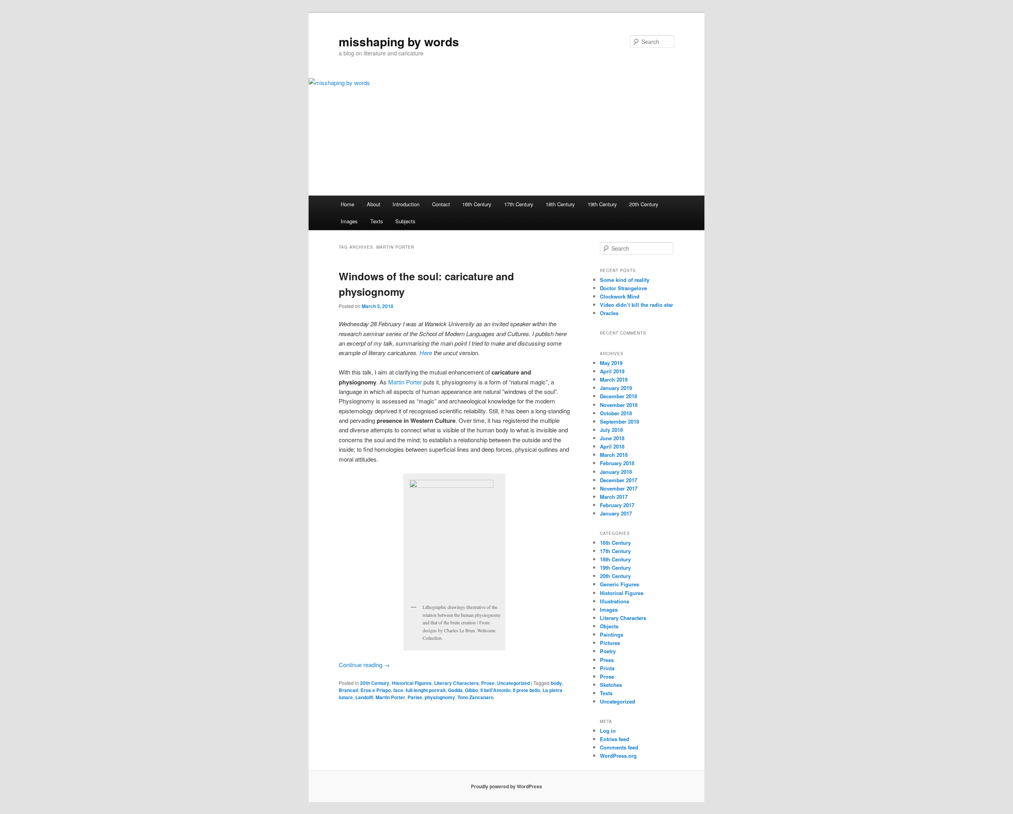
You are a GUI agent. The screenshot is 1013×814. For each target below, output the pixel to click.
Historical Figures (412, 683)
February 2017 (617, 505)
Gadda (455, 690)
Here (425, 352)
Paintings (611, 634)
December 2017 (618, 480)
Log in (608, 730)
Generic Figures (619, 584)
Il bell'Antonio (495, 690)
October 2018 (616, 413)
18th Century (560, 204)
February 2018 (617, 463)
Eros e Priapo (375, 690)
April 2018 (612, 446)
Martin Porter (405, 382)
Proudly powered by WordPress (506, 786)
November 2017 (618, 488)
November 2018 (618, 405)
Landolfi (364, 697)
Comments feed (619, 747)
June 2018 (612, 438)
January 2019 (616, 388)
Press (607, 660)
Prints (607, 668)
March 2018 (614, 454)
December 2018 (618, 396)
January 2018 (616, 471)
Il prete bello (526, 690)
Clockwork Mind (619, 296)
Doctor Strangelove (623, 288)
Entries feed (614, 739)
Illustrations (614, 601)
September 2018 (619, 421)
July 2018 (611, 430)
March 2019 (614, 379)
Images (349, 221)
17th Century (518, 204)
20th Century (643, 204)
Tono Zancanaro (475, 697)
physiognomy (440, 697)
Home (347, 204)
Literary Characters (456, 683)
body (556, 683)
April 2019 (612, 371)
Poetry (608, 651)
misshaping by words (399, 41)
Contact (441, 204)
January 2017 (616, 513)
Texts (376, 221)
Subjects (405, 221)
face (398, 690)
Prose (488, 683)
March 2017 (614, 496)
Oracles (609, 313)
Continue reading (364, 664)
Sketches (611, 684)
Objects (609, 626)
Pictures (610, 643)
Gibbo (471, 690)
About (373, 204)
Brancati (348, 690)
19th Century (602, 204)
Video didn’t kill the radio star (636, 304)
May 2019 (611, 363)
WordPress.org (618, 755)
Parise (415, 697)
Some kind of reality (624, 279)
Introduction (406, 204)
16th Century (476, 204)
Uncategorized (513, 683)
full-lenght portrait (426, 690)
